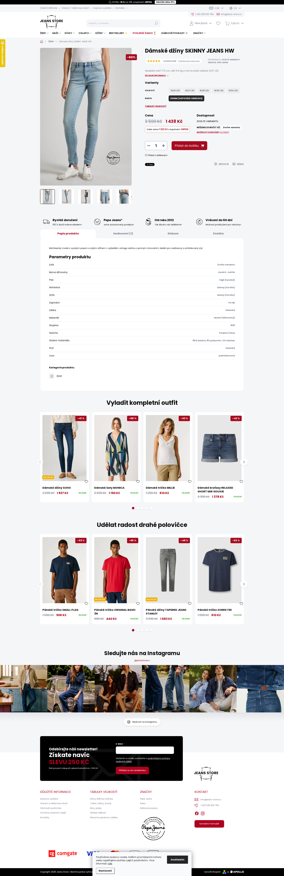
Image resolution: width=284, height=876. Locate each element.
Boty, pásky (96, 808)
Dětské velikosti (98, 812)
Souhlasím (177, 859)
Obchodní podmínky (50, 808)
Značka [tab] (218, 233)
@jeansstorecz (142, 660)
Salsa (142, 803)
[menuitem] (44, 33)
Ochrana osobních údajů (53, 812)
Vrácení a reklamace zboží (54, 803)
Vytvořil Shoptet (212, 871)
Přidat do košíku (187, 146)
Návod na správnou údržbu (104, 817)
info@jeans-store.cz (210, 799)
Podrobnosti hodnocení (189, 61)
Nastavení (105, 870)
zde (110, 863)
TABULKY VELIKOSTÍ (155, 106)
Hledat (156, 23)
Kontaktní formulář (209, 823)
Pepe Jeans (146, 798)
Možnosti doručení (213, 132)
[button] (133, 508)
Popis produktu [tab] (68, 233)
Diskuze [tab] (173, 233)
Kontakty (120, 8)
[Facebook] (197, 813)
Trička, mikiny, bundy (100, 803)
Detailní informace (155, 75)
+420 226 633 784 (209, 805)
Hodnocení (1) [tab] (123, 233)
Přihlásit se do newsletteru (132, 770)
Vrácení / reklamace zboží (75, 8)
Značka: (218, 62)
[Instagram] (202, 813)
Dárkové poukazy (149, 808)
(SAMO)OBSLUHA (48, 8)
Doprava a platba (102, 8)
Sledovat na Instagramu (144, 721)
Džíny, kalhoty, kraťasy (101, 798)
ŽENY (59, 376)
